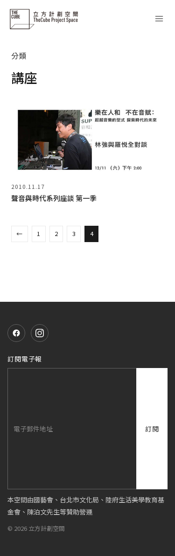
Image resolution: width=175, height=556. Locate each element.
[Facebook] (16, 333)
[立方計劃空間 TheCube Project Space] (44, 19)
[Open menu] (159, 19)
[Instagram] (40, 333)
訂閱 (152, 428)
